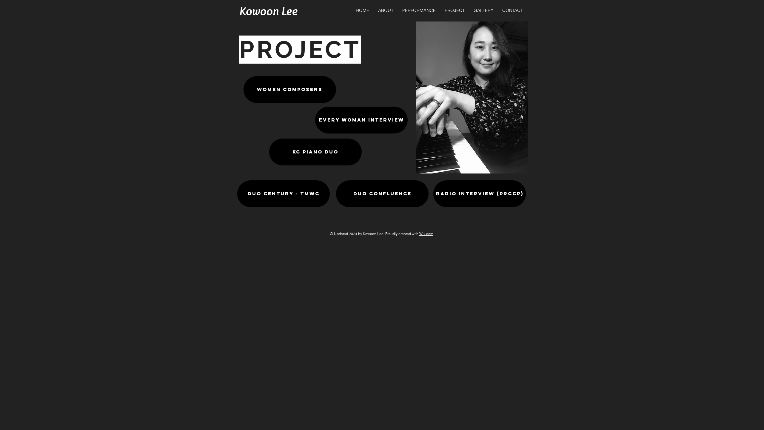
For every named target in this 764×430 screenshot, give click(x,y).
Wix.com (426, 233)
